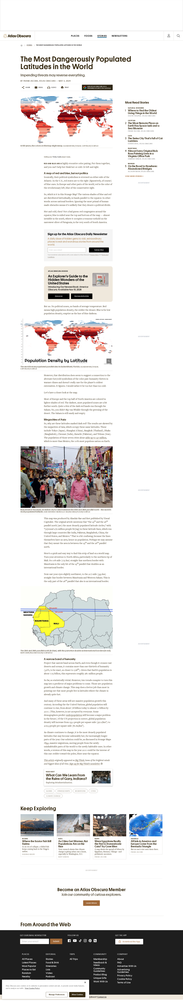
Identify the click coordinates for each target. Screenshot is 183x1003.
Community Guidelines (99, 969)
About (120, 959)
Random (26, 973)
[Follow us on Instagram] (85, 941)
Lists (48, 969)
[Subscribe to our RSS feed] (95, 941)
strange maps (64, 791)
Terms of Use (124, 982)
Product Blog (100, 974)
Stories (29, 45)
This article (49, 760)
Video (49, 973)
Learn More (91, 903)
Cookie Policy (124, 979)
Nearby (26, 976)
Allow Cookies (77, 995)
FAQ (119, 962)
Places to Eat (29, 969)
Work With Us (100, 981)
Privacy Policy (94, 255)
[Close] (85, 982)
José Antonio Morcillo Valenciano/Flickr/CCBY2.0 (67, 512)
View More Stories (133, 176)
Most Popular (29, 966)
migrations (80, 791)
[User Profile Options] (169, 36)
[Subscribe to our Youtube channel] (75, 941)
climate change (53, 796)
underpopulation (74, 715)
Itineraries (51, 966)
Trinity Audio (57, 157)
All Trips (74, 959)
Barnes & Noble (82, 296)
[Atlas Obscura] (17, 36)
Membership (100, 959)
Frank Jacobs (30, 81)
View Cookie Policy (32, 988)
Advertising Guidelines (123, 970)
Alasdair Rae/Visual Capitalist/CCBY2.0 (80, 146)
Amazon (59, 296)
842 (47, 743)
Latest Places (29, 962)
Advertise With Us (126, 966)
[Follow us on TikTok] (80, 941)
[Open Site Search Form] (178, 36)
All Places (27, 959)
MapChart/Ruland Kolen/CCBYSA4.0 (36, 653)
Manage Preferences (57, 995)
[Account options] (168, 36)
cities (93, 791)
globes (49, 791)
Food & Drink (52, 962)
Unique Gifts (100, 978)
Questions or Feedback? (91, 997)
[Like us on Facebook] (69, 941)
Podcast (50, 976)
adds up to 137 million (95, 438)
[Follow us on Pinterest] (90, 941)
